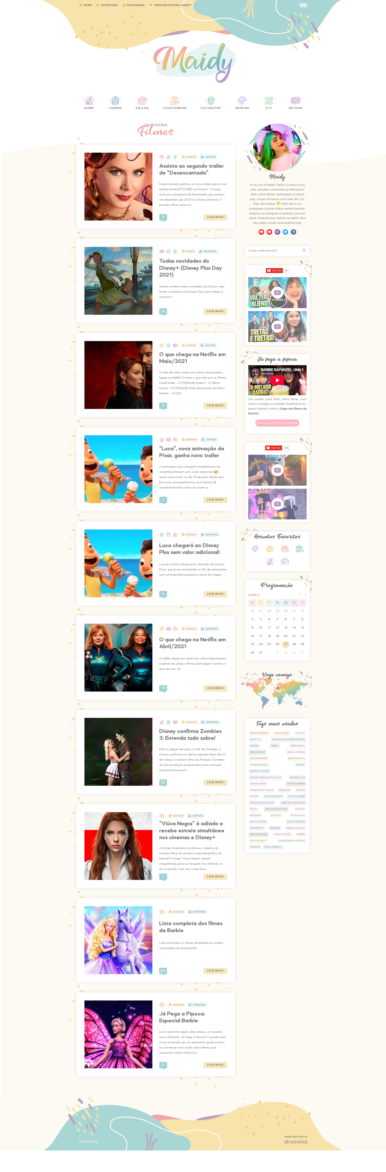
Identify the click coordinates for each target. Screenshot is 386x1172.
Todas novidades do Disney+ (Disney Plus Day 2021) (190, 268)
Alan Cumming (260, 733)
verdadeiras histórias (292, 841)
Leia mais (215, 217)
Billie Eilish (258, 752)
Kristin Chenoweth (294, 803)
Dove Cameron (297, 784)
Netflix (276, 815)
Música (301, 809)
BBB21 (275, 746)
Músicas (256, 815)
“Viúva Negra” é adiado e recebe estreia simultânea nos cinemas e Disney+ (191, 831)
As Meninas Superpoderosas (289, 740)
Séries (301, 834)
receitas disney (296, 828)
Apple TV (256, 740)
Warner (256, 847)
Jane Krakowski (274, 796)
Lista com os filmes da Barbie (277, 423)
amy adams (282, 733)
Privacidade (136, 5)
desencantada (260, 765)
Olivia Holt (298, 815)
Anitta (301, 733)
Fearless (285, 790)
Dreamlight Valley (262, 790)
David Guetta (297, 758)
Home (87, 5)
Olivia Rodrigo (297, 822)
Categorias (109, 5)
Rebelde (275, 828)
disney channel (261, 771)
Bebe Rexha (298, 746)
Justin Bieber (297, 796)
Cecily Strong (297, 752)
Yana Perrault (274, 847)
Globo (255, 796)
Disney (301, 765)
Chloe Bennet (259, 758)
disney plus (298, 778)
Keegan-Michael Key (263, 803)
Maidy (94, 1141)
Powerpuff (258, 828)
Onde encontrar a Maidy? (173, 5)
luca (254, 809)
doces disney (259, 784)
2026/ (254, 595)
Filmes (301, 790)
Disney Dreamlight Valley (266, 778)
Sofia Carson (283, 834)
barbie (255, 746)
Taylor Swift (259, 841)
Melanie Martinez (277, 809)
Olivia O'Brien (259, 822)
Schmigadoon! (260, 834)
